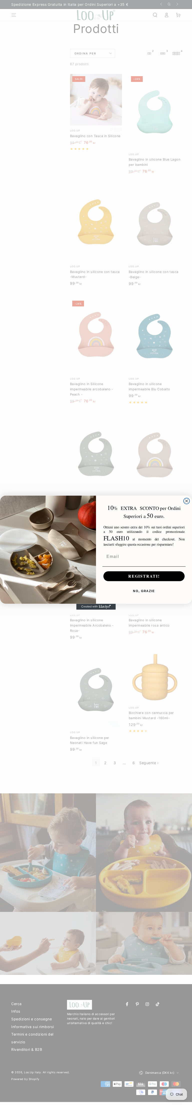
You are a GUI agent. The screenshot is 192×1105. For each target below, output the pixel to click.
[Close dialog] (187, 501)
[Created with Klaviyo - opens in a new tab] (96, 607)
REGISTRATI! (144, 576)
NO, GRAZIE (144, 591)
